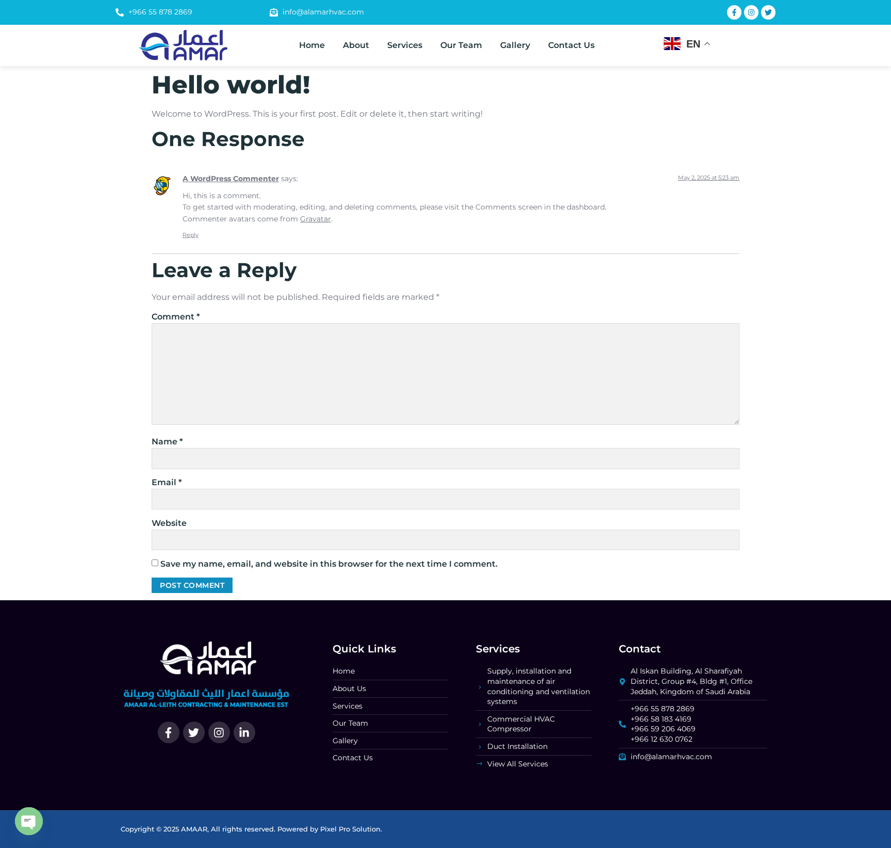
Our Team (461, 45)
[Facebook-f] (168, 732)
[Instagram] (219, 732)
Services (404, 45)
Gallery (515, 45)
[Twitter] (194, 732)
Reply (191, 234)
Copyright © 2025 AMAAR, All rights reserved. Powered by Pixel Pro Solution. (251, 829)
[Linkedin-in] (244, 732)
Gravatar (315, 218)
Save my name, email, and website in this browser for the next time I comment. (329, 564)
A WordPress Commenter (231, 178)
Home (312, 45)
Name (167, 441)
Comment (176, 317)
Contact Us (571, 45)
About (356, 45)
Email (167, 482)
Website (169, 523)
